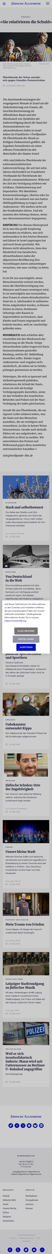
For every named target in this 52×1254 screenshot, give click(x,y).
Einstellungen (26, 639)
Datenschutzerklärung (15, 620)
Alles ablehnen (26, 631)
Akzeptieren (26, 647)
